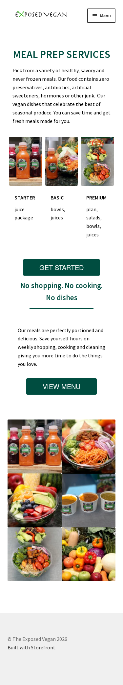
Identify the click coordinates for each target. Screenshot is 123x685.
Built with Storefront (31, 647)
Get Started (61, 267)
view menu (61, 386)
